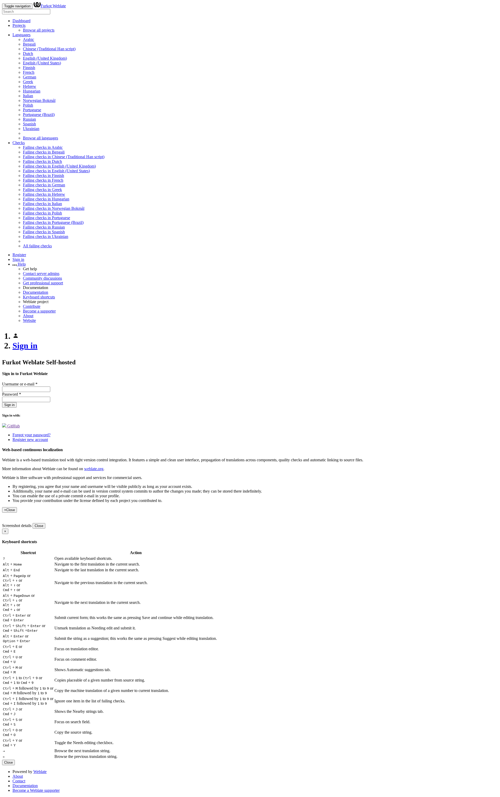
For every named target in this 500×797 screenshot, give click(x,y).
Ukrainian (31, 128)
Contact (18, 781)
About (28, 316)
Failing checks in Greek (42, 189)
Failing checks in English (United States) (56, 171)
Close (39, 526)
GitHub (13, 426)
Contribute (31, 306)
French (28, 72)
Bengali (29, 44)
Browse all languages (40, 138)
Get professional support (43, 283)
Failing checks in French (43, 180)
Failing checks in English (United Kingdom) (59, 166)
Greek (28, 81)
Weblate (40, 771)
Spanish (29, 124)
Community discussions (42, 278)
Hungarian (31, 91)
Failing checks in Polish (42, 213)
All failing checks (37, 246)
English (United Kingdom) (45, 58)
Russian (29, 119)
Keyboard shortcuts (39, 297)
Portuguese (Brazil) (39, 114)
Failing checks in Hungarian (46, 199)
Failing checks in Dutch (42, 161)
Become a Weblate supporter (36, 790)
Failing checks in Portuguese (46, 218)
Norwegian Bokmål (39, 100)
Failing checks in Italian (42, 203)
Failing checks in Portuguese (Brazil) (53, 222)
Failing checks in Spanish (44, 232)
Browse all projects (38, 30)
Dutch (28, 53)
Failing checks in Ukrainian (45, 236)
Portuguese (32, 110)
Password (11, 394)
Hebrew (29, 86)
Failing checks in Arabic (43, 147)
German (29, 77)
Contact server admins (41, 273)
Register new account (30, 439)
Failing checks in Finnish (43, 175)
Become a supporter (39, 311)
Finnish (29, 67)
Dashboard (21, 21)
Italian (28, 96)
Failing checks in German (44, 185)
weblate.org (93, 469)
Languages (21, 35)
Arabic (28, 39)
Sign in (18, 259)
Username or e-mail (20, 384)
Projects (19, 25)
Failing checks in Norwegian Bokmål (53, 208)
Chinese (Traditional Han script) (49, 49)
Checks (18, 142)
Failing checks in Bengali (44, 152)
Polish (28, 105)
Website (29, 320)
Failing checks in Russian (44, 227)
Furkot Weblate (53, 6)
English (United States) (42, 63)
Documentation (35, 292)
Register (19, 255)
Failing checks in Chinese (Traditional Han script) (63, 157)
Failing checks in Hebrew (44, 194)
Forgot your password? (31, 435)
